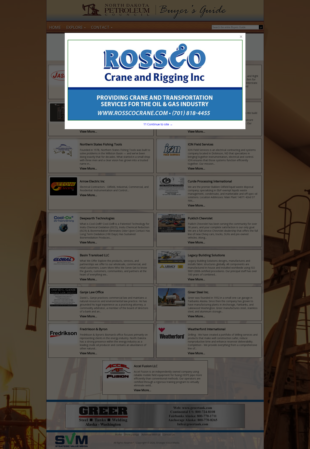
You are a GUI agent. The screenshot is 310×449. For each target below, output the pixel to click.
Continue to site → (158, 124)
